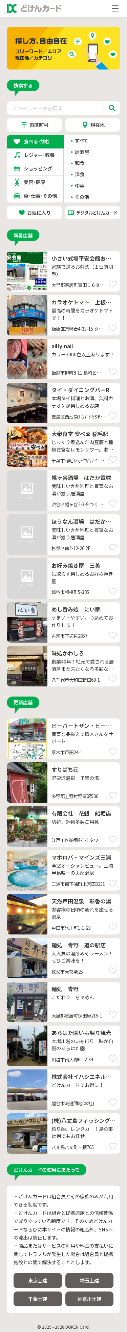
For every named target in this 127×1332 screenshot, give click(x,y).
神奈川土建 (89, 1298)
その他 (82, 196)
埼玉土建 (89, 1280)
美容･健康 (40, 181)
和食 (79, 163)
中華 (79, 185)
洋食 (79, 174)
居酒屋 (82, 152)
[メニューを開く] (115, 8)
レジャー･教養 (40, 154)
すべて (81, 140)
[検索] (112, 108)
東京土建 (37, 1280)
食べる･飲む (40, 141)
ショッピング (40, 168)
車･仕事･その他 (40, 195)
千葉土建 (37, 1298)
